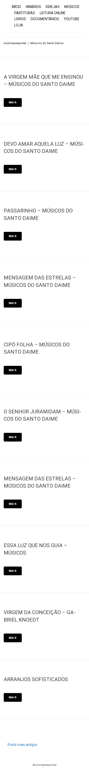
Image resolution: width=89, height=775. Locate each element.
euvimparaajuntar (15, 43)
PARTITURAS (24, 13)
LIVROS (20, 19)
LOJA (18, 25)
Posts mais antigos (20, 745)
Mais (13, 102)
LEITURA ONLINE (53, 13)
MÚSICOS (71, 7)
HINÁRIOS (33, 7)
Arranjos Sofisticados (36, 679)
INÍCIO (16, 7)
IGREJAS (53, 7)
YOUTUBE (71, 19)
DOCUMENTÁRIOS (45, 19)
